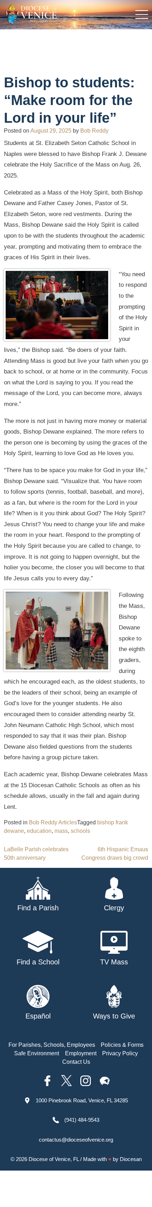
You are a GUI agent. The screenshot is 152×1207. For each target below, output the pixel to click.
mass (61, 831)
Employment (81, 1053)
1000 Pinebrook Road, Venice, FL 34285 (82, 1100)
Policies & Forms (122, 1045)
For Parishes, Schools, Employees (51, 1045)
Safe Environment (36, 1053)
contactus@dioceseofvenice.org (76, 1140)
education (39, 831)
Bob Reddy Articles (53, 822)
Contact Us (76, 1062)
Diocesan (131, 1159)
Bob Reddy (94, 131)
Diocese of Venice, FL (54, 1159)
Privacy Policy (120, 1053)
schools (80, 831)
